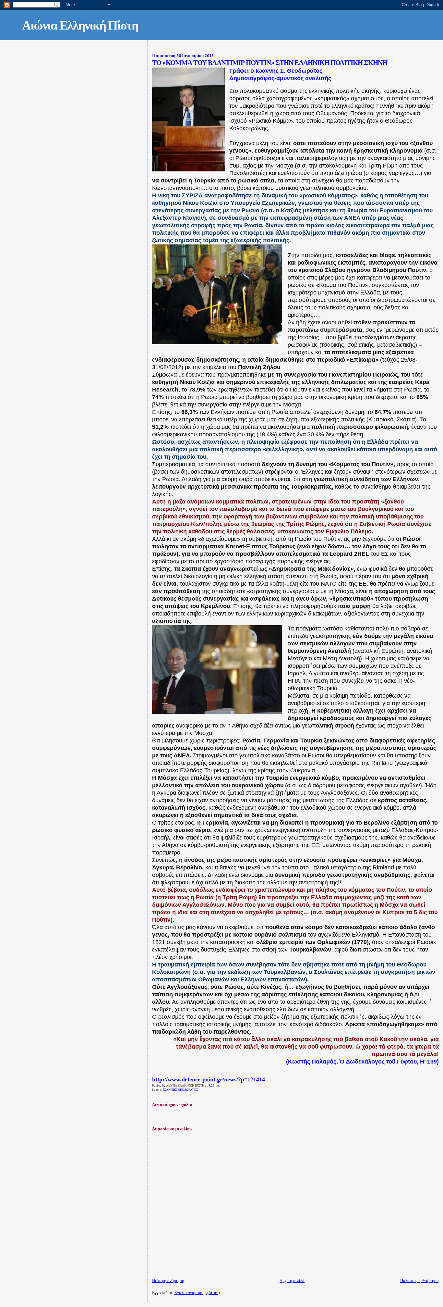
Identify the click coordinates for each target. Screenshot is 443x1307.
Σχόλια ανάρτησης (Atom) (197, 1293)
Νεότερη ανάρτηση (168, 1281)
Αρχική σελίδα (292, 1281)
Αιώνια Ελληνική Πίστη (80, 26)
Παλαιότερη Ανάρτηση (419, 1281)
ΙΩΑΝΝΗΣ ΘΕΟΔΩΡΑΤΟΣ (180, 1090)
